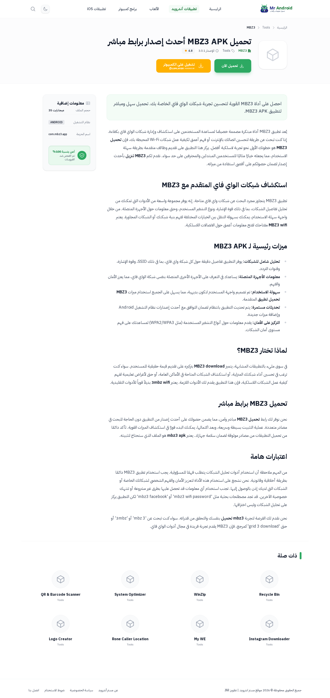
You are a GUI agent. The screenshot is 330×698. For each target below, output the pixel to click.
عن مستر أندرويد (108, 690)
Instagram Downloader (269, 639)
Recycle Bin (269, 594)
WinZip (200, 594)
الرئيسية (215, 9)
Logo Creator (60, 639)
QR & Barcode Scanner (61, 594)
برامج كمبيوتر (128, 9)
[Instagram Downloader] (269, 624)
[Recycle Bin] (269, 579)
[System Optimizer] (130, 579)
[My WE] (200, 624)
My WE (200, 639)
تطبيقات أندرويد (184, 9)
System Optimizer (130, 594)
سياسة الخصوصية (81, 690)
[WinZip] (200, 579)
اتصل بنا (34, 690)
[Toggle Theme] (45, 9)
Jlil (226, 690)
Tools (266, 27)
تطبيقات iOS (96, 9)
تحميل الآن (230, 66)
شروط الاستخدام (54, 690)
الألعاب (154, 9)
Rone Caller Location (130, 639)
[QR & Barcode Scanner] (61, 579)
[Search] (33, 8)
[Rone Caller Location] (130, 624)
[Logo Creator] (61, 624)
